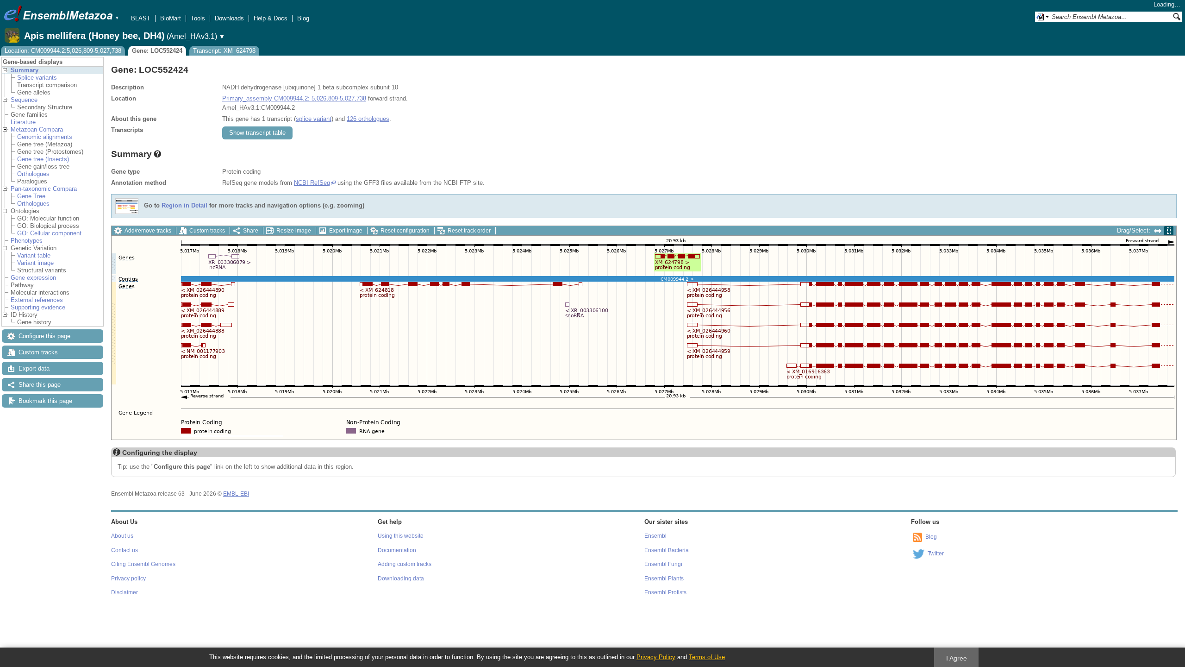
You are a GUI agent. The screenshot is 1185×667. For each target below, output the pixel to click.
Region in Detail (184, 205)
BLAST (140, 18)
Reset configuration (405, 230)
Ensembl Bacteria (666, 550)
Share (250, 230)
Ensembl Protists (665, 592)
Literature (23, 122)
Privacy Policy (655, 657)
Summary (24, 70)
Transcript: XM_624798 (224, 50)
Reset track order (469, 230)
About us (122, 536)
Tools (198, 18)
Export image (345, 230)
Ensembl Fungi (663, 564)
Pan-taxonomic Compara (44, 188)
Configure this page (44, 336)
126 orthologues (368, 118)
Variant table (33, 255)
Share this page (40, 384)
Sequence (24, 99)
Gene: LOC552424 (157, 50)
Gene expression (33, 277)
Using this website (401, 536)
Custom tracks (38, 352)
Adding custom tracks (404, 564)
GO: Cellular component (49, 233)
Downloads (229, 18)
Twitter (936, 553)
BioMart (170, 18)
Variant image (35, 262)
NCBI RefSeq (312, 182)
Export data (34, 368)
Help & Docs (270, 18)
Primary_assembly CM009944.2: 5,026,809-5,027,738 (294, 98)
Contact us (124, 550)
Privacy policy (128, 578)
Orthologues (33, 173)
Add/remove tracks (148, 230)
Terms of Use (707, 657)
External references (37, 299)
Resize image (293, 230)
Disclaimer (124, 592)
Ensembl (655, 536)
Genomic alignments (44, 136)
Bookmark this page (45, 400)
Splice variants (37, 77)
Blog (303, 18)
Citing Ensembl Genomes (143, 564)
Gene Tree (31, 196)
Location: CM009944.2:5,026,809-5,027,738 (63, 50)
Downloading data (401, 578)
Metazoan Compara (37, 129)
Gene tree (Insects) (43, 159)
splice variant (313, 118)
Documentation (397, 550)
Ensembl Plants (664, 578)
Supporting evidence (38, 307)
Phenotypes (27, 240)
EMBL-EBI (236, 494)
